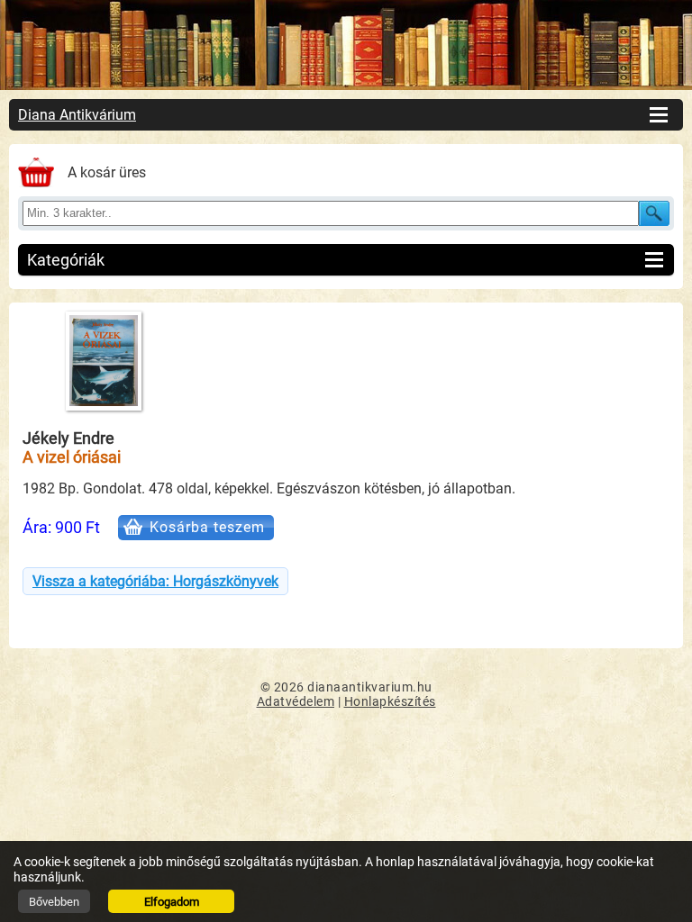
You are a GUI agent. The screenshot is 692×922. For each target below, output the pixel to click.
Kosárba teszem (207, 527)
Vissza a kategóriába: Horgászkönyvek (155, 581)
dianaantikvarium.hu (369, 687)
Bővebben (54, 901)
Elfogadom (171, 901)
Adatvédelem (296, 701)
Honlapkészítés (390, 701)
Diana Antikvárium (77, 114)
